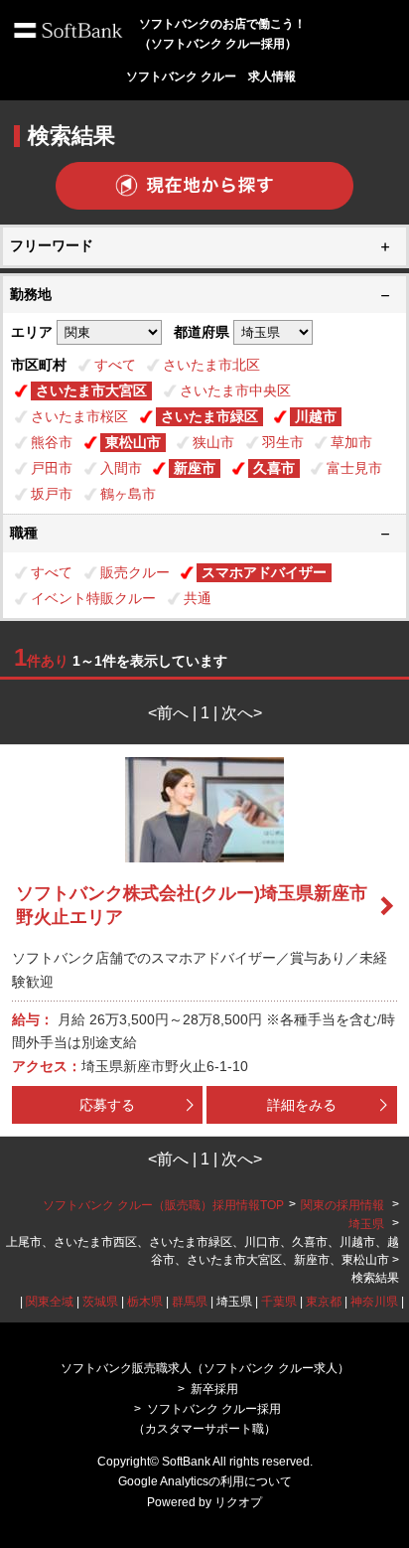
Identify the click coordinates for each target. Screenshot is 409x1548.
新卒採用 (214, 1389)
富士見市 (354, 468)
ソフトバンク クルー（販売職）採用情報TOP (163, 1205)
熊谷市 (51, 442)
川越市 (316, 416)
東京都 (323, 1302)
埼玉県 (366, 1224)
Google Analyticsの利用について (205, 1481)
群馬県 (189, 1302)
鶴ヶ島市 (128, 494)
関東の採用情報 (344, 1205)
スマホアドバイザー (264, 572)
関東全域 (49, 1302)
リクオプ (238, 1502)
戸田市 (51, 468)
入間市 (121, 468)
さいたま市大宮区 (91, 390)
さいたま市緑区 (209, 416)
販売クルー (135, 572)
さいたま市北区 (211, 365)
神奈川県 (374, 1302)
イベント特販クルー (93, 598)
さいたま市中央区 (235, 390)
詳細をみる (302, 1105)
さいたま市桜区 (79, 416)
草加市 (351, 442)
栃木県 (145, 1302)
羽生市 (283, 442)
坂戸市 (51, 494)
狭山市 (213, 442)
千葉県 (279, 1302)
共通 (197, 598)
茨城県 (100, 1302)
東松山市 (133, 442)
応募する (107, 1105)
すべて (115, 365)
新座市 (194, 468)
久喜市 (274, 468)
